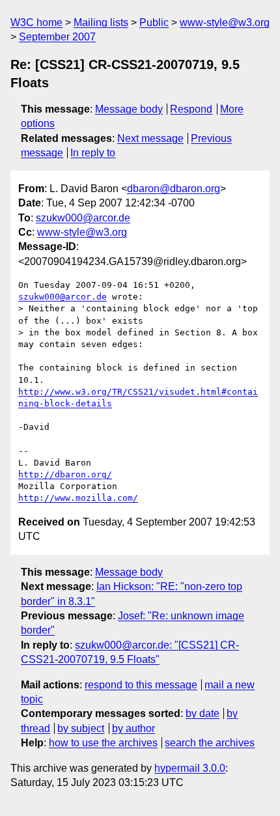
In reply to (92, 152)
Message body (129, 109)
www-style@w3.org (225, 22)
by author (133, 728)
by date (202, 713)
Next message (150, 138)
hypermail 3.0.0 (189, 768)
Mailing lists (101, 22)
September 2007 (57, 36)
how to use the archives (103, 742)
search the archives (210, 742)
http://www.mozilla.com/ (78, 498)
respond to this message (141, 684)
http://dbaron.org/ (65, 474)
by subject (80, 728)
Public (154, 22)
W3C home (36, 22)
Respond (191, 109)
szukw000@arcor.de (83, 217)
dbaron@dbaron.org (173, 188)
